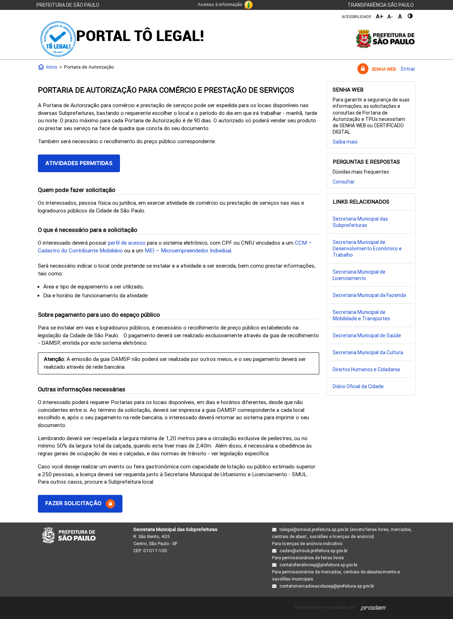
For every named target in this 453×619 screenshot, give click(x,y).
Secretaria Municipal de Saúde (367, 335)
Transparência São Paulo (381, 5)
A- (390, 16)
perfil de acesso (126, 243)
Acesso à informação (220, 4)
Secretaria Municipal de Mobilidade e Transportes (361, 315)
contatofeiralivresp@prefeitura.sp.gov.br (318, 564)
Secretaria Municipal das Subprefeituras (360, 222)
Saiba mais (345, 142)
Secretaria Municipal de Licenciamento (359, 275)
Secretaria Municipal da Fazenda (369, 295)
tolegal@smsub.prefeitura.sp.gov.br (314, 529)
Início (50, 67)
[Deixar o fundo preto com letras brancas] (410, 16)
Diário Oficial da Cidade (358, 386)
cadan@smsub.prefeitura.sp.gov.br (314, 550)
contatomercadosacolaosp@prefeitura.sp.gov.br (327, 586)
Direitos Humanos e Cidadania (366, 369)
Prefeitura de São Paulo (67, 5)
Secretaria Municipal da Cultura (368, 352)
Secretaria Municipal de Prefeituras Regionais (69, 540)
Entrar (408, 69)
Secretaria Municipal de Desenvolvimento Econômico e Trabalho (367, 248)
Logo (58, 39)
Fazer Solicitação (75, 503)
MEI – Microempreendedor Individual (188, 250)
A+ (380, 16)
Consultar (344, 182)
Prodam (373, 607)
